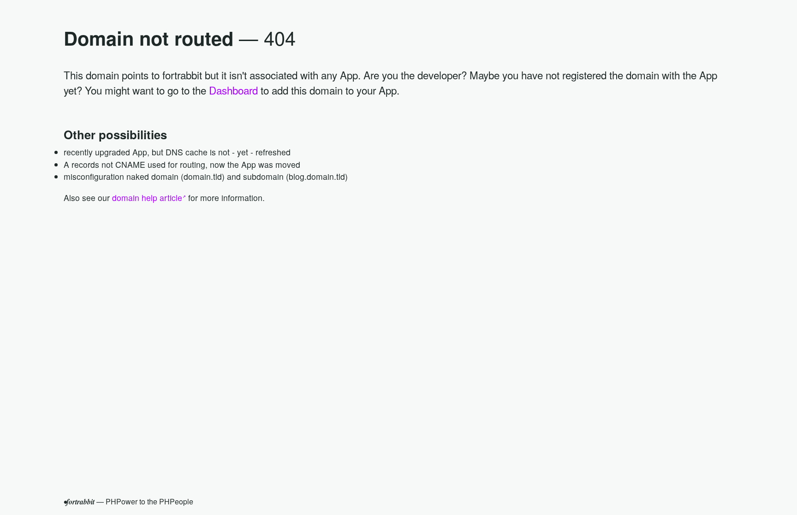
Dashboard (233, 90)
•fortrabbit (79, 502)
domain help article (147, 197)
